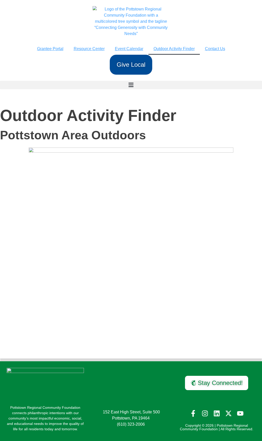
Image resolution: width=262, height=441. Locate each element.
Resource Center (89, 49)
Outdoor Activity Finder (174, 49)
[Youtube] (240, 413)
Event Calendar (129, 49)
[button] (131, 85)
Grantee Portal (50, 49)
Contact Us (215, 49)
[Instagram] (205, 413)
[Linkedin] (216, 413)
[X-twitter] (228, 413)
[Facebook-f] (193, 413)
